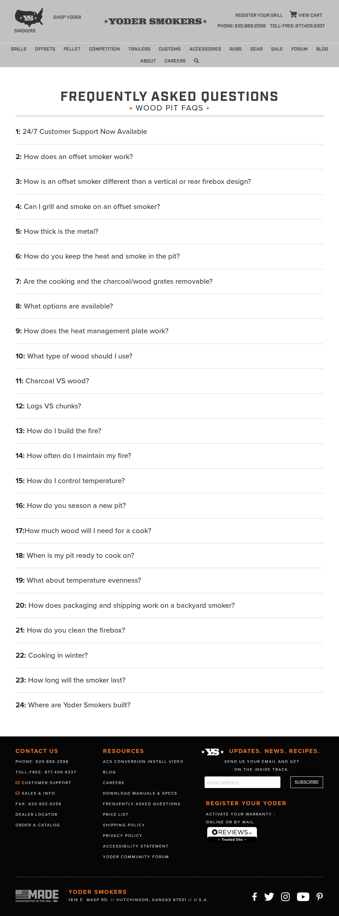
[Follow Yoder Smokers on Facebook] (255, 896)
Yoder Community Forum (136, 856)
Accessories (205, 49)
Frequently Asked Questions (142, 804)
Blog (322, 49)
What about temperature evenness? (84, 580)
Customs (170, 49)
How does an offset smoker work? (78, 156)
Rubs (235, 49)
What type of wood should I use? (79, 356)
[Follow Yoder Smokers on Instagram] (285, 896)
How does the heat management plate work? (96, 331)
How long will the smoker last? (76, 680)
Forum (299, 49)
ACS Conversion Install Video (143, 761)
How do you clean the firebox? (76, 630)
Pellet (72, 49)
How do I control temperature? (76, 481)
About (148, 61)
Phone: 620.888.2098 (242, 26)
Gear (256, 49)
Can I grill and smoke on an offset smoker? (92, 206)
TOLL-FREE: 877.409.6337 (297, 26)
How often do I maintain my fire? (79, 455)
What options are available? (68, 306)
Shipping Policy (124, 825)
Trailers (139, 49)
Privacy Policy (123, 835)
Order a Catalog (38, 825)
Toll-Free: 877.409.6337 (46, 772)
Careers (175, 61)
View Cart (309, 16)
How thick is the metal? (61, 231)
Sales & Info (37, 793)
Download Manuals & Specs (140, 793)
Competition (104, 49)
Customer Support (46, 782)
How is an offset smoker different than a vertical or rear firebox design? (137, 181)
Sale (277, 49)
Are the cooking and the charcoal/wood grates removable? (118, 281)
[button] (196, 61)
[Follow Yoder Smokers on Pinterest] (319, 896)
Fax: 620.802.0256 (39, 804)
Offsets (45, 49)
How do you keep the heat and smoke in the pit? (102, 256)
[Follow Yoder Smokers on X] (269, 896)
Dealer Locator (37, 814)
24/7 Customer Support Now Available (85, 131)
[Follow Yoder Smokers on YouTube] (303, 896)
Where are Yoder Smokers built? (79, 705)
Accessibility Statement (136, 846)
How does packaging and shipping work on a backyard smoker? (131, 605)
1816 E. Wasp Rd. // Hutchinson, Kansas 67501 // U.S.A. (139, 899)
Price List (116, 814)
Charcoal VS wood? (57, 381)
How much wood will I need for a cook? (87, 530)
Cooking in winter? (58, 655)
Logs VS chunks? (54, 406)
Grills (18, 49)
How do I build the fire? (64, 431)
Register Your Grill (259, 16)
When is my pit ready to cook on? (80, 555)
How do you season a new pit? (76, 505)
